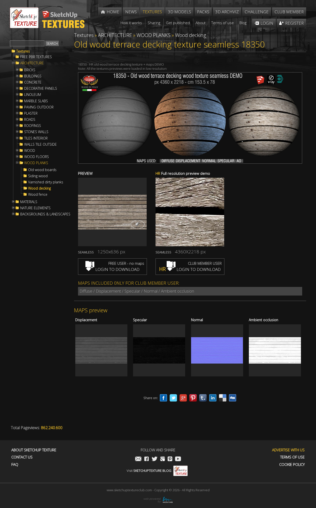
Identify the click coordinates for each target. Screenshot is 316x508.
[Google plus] (183, 398)
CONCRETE (32, 82)
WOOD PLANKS (36, 163)
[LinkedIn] (213, 398)
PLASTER (31, 113)
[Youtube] (178, 459)
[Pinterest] (193, 398)
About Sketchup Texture (33, 450)
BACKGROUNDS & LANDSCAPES (45, 214)
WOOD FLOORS (36, 157)
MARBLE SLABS (36, 101)
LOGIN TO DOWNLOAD (116, 269)
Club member (289, 12)
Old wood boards (42, 170)
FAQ (14, 464)
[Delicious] (222, 398)
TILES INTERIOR (36, 138)
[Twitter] (173, 398)
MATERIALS (28, 202)
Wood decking (39, 188)
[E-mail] (138, 459)
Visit (149, 470)
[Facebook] (163, 398)
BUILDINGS (32, 76)
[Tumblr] (203, 398)
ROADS (29, 119)
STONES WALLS (36, 132)
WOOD (29, 150)
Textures (23, 51)
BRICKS (29, 70)
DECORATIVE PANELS (40, 88)
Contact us (22, 457)
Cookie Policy (292, 464)
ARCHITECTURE (32, 63)
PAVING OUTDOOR (39, 107)
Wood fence (37, 194)
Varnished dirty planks (45, 182)
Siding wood (38, 176)
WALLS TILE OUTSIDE (40, 144)
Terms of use (292, 457)
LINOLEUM (32, 94)
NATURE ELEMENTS (35, 208)
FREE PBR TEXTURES (36, 57)
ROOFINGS (32, 125)
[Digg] (232, 398)
